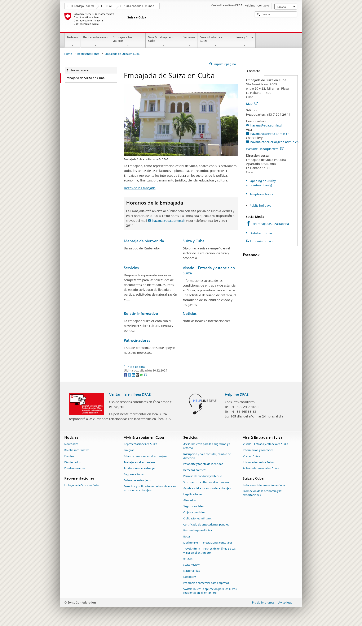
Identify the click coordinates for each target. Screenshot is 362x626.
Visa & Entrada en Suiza (212, 38)
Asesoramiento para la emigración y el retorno (207, 446)
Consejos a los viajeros (122, 38)
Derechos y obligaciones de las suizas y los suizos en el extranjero (150, 488)
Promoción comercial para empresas (206, 582)
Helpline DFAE (237, 394)
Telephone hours (261, 194)
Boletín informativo (141, 313)
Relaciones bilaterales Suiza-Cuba (264, 485)
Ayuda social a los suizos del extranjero (207, 488)
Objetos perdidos (194, 512)
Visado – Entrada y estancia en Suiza (265, 444)
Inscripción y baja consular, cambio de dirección (207, 456)
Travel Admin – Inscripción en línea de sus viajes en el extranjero (209, 550)
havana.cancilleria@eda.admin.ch (274, 142)
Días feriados (72, 462)
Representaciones (95, 37)
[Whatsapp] (142, 374)
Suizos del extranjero (137, 480)
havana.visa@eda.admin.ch (269, 134)
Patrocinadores (137, 340)
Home (68, 53)
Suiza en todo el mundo (139, 6)
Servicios (189, 37)
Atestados (189, 500)
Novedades (71, 444)
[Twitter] (130, 374)
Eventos (69, 456)
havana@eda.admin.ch (168, 221)
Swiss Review (191, 564)
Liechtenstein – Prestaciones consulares (207, 542)
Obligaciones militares (197, 518)
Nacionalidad (191, 570)
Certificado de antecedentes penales (206, 524)
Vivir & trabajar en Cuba (160, 38)
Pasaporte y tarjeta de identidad (203, 464)
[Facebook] (126, 374)
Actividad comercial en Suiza (261, 468)
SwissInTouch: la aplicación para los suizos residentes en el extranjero (210, 591)
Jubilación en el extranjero (140, 468)
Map (249, 104)
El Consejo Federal (82, 6)
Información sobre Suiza (258, 462)
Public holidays (260, 205)
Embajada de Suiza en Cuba (81, 485)
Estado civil (190, 576)
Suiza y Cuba (244, 37)
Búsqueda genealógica (197, 530)
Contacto (251, 71)
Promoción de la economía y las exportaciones (262, 493)
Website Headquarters (262, 149)
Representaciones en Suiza (140, 444)
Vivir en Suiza (251, 456)
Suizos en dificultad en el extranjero (206, 482)
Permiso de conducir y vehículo (202, 476)
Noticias (72, 37)
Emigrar (129, 450)
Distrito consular (260, 233)
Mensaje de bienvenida (144, 241)
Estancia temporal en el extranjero (145, 456)
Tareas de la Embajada (139, 188)
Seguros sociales (193, 506)
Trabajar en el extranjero (139, 462)
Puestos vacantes (74, 468)
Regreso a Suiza (134, 474)
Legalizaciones (192, 494)
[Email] (145, 374)
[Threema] (138, 374)
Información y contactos (258, 450)
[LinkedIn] (134, 374)
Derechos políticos (194, 470)
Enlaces (188, 558)
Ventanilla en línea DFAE (130, 394)
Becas (186, 536)
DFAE (109, 6)
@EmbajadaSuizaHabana (271, 224)
